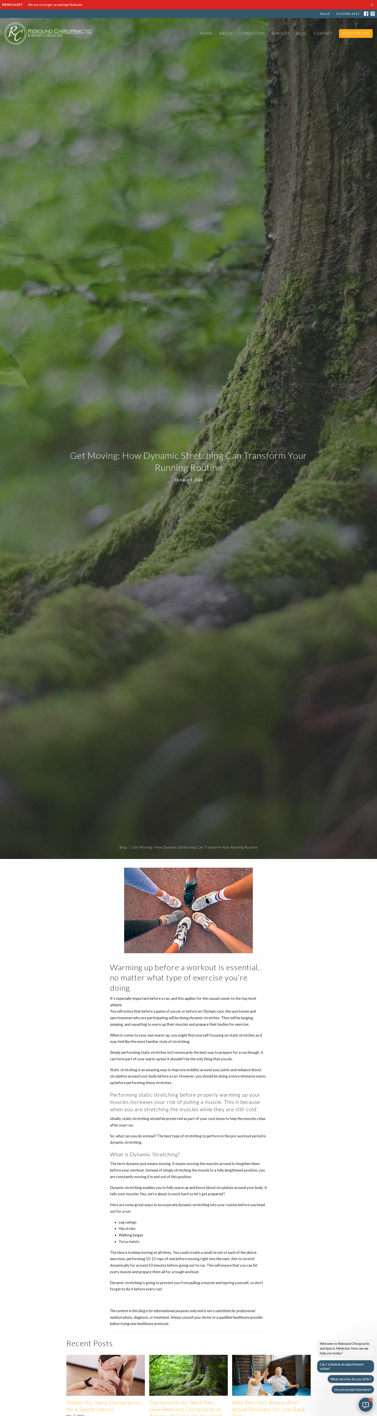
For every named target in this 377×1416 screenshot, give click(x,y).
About (226, 33)
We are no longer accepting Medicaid (55, 5)
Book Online (356, 33)
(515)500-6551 (348, 13)
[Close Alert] (372, 4)
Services (280, 33)
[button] (366, 1405)
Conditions (252, 33)
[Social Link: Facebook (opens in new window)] (366, 14)
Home (206, 33)
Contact (323, 33)
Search (325, 13)
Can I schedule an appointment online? (342, 1366)
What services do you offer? (350, 1379)
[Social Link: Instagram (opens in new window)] (372, 14)
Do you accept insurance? (352, 1389)
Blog (301, 33)
